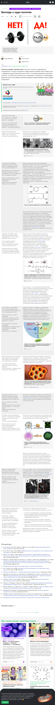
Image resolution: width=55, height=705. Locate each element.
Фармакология (24, 66)
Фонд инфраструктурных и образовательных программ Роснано (24, 102)
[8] (46, 303)
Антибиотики (33, 681)
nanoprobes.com (36, 387)
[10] (42, 394)
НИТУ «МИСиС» (35, 293)
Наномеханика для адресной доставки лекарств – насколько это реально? (23, 566)
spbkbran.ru (42, 473)
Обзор (27, 20)
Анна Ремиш (5, 661)
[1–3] (35, 136)
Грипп (14, 638)
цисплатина (38, 247)
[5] (40, 222)
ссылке (30, 472)
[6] (42, 235)
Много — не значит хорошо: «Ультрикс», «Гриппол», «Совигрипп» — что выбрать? (11, 643)
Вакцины (5, 638)
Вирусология (10, 638)
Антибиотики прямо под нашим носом (39, 687)
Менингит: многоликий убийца (39, 641)
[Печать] (35, 17)
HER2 (41, 238)
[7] (27, 250)
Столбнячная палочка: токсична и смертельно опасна (13, 685)
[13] (29, 459)
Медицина (5, 683)
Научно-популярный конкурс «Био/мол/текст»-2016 (20, 8)
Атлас (27, 110)
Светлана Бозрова (33, 661)
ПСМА (35, 301)
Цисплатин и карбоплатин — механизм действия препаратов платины (21, 572)
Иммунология (18, 681)
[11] (47, 418)
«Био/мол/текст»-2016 (5, 66)
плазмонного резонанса (29, 397)
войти (37, 612)
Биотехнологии (46, 681)
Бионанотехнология (36, 8)
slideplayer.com (49, 473)
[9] (48, 319)
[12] (42, 456)
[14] (24, 465)
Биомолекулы (40, 681)
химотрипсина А (35, 226)
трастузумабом (41, 241)
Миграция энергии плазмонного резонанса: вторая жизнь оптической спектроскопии (26, 597)
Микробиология (11, 683)
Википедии (39, 362)
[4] (38, 222)
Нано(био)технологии (16, 66)
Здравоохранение (20, 638)
